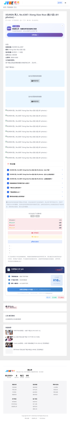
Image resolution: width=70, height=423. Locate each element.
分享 (49, 297)
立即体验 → (35, 35)
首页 (4, 7)
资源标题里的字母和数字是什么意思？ (20, 183)
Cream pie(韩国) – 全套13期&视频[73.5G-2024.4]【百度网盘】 (31, 343)
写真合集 (14, 389)
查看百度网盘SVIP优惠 (35, 289)
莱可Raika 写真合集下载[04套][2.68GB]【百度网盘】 (28, 349)
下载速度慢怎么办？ (15, 192)
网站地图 (56, 392)
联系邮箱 (14, 401)
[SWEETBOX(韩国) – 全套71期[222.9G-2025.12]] (9, 332)
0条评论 (36, 20)
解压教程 (36, 241)
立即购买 (36, 233)
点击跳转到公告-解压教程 (13, 319)
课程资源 (35, 387)
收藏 (55, 297)
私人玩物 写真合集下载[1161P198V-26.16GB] (26, 337)
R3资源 (14, 392)
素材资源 (35, 394)
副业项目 (35, 392)
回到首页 (56, 394)
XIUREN (14, 47)
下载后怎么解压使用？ (16, 187)
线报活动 (56, 389)
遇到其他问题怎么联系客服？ (17, 196)
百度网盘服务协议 (48, 293)
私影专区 (35, 401)
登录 (60, 2)
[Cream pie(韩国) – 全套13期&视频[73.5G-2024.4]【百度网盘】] (9, 345)
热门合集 (35, 404)
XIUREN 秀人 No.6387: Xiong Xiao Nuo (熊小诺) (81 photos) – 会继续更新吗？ (31, 179)
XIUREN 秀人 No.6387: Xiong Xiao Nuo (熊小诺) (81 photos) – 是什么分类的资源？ (32, 174)
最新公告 (35, 409)
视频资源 (14, 394)
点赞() (62, 297)
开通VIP (36, 237)
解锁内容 (36, 81)
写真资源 (10, 7)
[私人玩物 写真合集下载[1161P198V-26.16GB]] (9, 338)
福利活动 (35, 406)
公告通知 (56, 387)
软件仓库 (35, 389)
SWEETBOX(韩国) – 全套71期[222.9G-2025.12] (26, 330)
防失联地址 (14, 404)
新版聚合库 (14, 406)
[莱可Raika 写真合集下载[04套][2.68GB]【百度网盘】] (9, 351)
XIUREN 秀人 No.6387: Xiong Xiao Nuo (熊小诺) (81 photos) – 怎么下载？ (30, 170)
